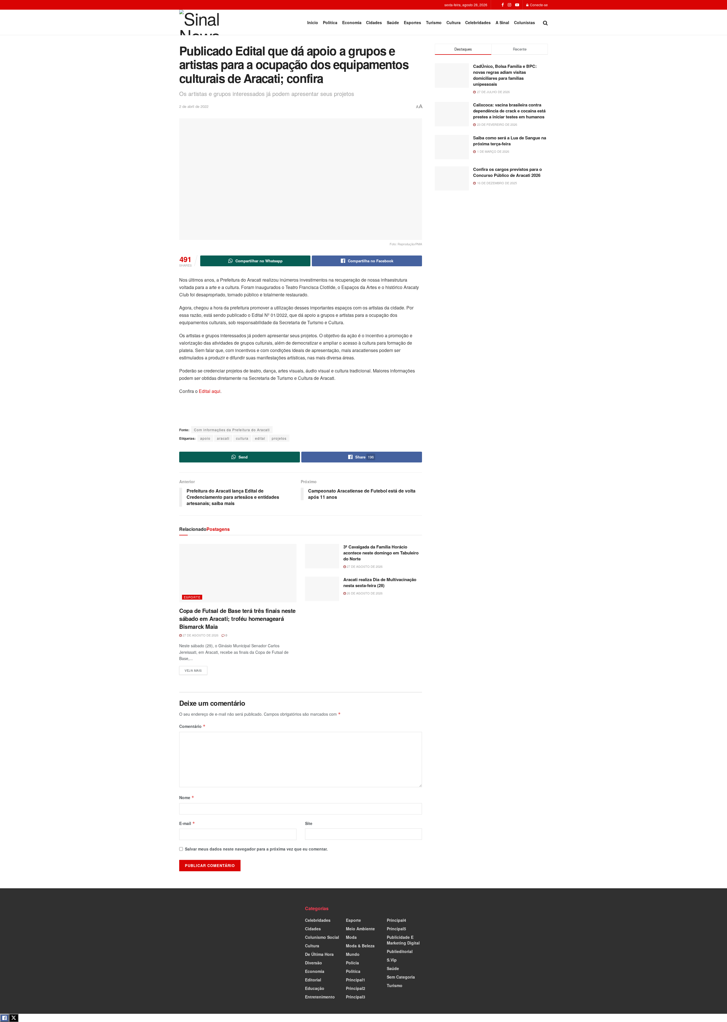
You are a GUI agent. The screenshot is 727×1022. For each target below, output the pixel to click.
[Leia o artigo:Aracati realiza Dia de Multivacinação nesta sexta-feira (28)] (322, 589)
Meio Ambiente (360, 928)
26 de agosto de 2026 (364, 593)
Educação (314, 988)
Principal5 (396, 928)
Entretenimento (320, 997)
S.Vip (392, 960)
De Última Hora (319, 954)
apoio (205, 438)
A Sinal (502, 22)
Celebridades (478, 22)
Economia (352, 22)
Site (308, 823)
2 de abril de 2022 (193, 106)
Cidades (374, 22)
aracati (223, 438)
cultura (242, 438)
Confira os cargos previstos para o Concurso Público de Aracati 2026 (507, 172)
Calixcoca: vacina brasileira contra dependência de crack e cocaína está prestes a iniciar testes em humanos (509, 111)
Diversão (313, 963)
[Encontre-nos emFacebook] (503, 5)
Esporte (192, 597)
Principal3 (355, 997)
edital (260, 438)
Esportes (412, 22)
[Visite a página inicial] (203, 22)
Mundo (353, 954)
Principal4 (396, 920)
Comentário (192, 726)
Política (330, 22)
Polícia (352, 963)
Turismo (434, 22)
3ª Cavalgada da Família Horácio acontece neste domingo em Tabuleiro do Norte (381, 553)
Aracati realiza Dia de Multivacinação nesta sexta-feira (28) (379, 582)
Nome (186, 797)
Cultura (453, 22)
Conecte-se (538, 4)
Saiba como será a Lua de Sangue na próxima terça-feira (509, 141)
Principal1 (355, 980)
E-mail (187, 823)
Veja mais (196, 669)
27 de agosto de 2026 (200, 635)
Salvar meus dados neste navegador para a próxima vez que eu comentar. (256, 849)
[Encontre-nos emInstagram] (509, 5)
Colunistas (524, 22)
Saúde (393, 22)
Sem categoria (401, 977)
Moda (351, 937)
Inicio (312, 22)
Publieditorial (400, 951)
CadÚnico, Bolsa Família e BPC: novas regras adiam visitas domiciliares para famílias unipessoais (505, 75)
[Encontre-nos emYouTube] (517, 5)
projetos (279, 438)
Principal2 (355, 988)
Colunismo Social (322, 937)
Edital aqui (209, 391)
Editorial (313, 980)
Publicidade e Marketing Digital (403, 940)
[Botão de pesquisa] (545, 22)
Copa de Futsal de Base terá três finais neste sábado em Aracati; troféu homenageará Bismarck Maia (237, 618)
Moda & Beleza (360, 945)
